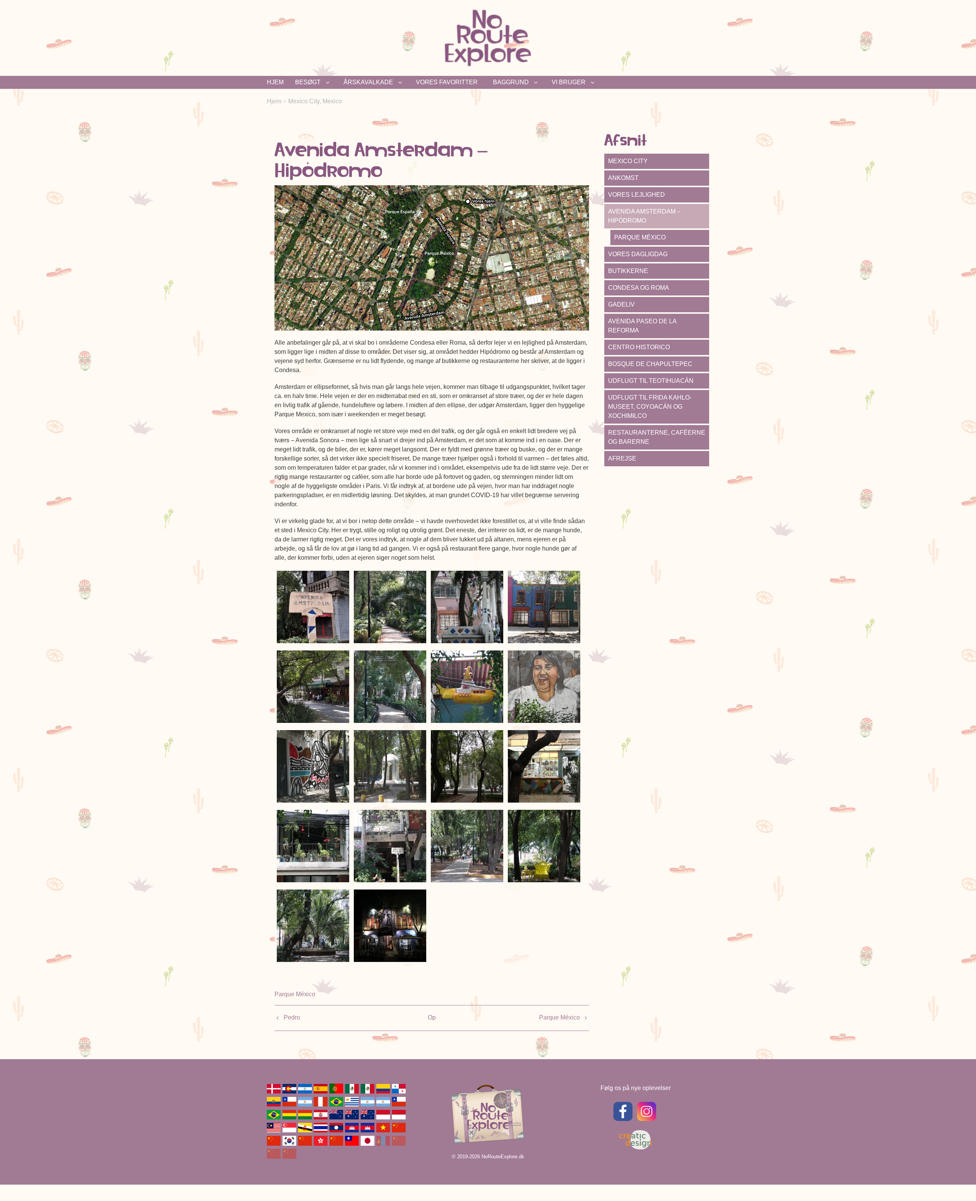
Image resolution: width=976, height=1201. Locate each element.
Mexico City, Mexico (315, 101)
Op (432, 1017)
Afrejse (622, 458)
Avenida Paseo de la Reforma (642, 326)
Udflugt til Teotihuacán (650, 380)
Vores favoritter (447, 82)
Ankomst (623, 178)
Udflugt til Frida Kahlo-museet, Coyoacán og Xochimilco (650, 406)
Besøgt (308, 82)
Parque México (294, 994)
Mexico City (628, 161)
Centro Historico (639, 347)
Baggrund (511, 82)
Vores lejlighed (636, 194)
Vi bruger (569, 82)
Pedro (292, 1017)
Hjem (275, 82)
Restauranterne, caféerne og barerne (656, 437)
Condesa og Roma (638, 287)
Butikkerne (628, 271)
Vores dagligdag (638, 254)
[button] (313, 607)
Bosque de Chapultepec (650, 364)
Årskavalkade (368, 82)
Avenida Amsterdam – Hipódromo (644, 216)
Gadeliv (621, 304)
